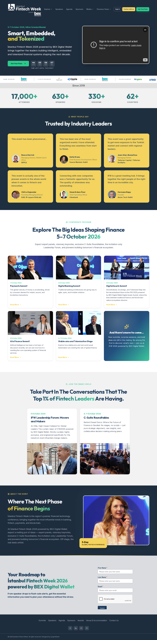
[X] (70, 628)
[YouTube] (87, 628)
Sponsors (79, 9)
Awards (81, 620)
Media (88, 9)
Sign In (117, 9)
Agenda (69, 9)
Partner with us (129, 9)
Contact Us (114, 620)
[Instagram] (81, 628)
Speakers (59, 9)
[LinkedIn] (76, 628)
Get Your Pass (143, 9)
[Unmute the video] (145, 30)
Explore (47, 9)
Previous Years (103, 9)
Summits (42, 620)
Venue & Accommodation (96, 620)
